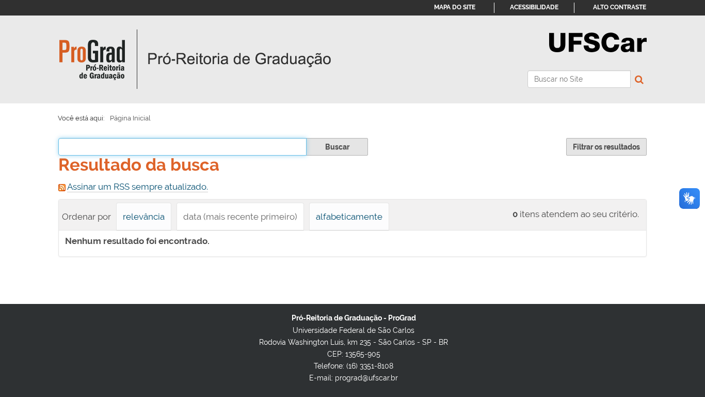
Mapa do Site (454, 7)
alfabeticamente (349, 216)
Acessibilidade (534, 7)
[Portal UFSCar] (598, 41)
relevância (144, 216)
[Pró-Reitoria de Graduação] (195, 59)
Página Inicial (130, 118)
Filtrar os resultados (606, 147)
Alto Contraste (619, 7)
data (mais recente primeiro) (240, 216)
